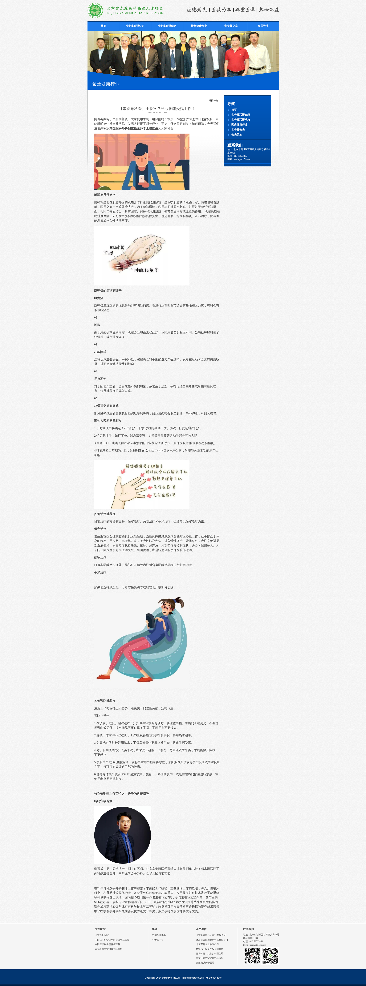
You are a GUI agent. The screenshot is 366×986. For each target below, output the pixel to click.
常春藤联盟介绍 (135, 25)
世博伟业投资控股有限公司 (209, 949)
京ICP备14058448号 (211, 977)
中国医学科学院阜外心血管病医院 (112, 939)
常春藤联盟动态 (167, 25)
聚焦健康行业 (199, 25)
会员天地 (263, 25)
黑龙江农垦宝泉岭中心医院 (209, 958)
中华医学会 (158, 939)
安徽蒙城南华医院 (205, 962)
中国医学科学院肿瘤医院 (107, 944)
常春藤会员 (231, 25)
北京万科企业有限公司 (207, 944)
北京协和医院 (102, 935)
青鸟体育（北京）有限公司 (209, 953)
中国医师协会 (159, 935)
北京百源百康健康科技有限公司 (212, 939)
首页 (103, 25)
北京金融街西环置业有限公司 (211, 935)
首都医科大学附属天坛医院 (108, 949)
